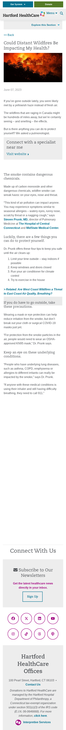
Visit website (16, 154)
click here (40, 715)
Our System (17, 4)
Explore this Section (44, 24)
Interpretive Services (37, 722)
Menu (50, 13)
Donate (48, 4)
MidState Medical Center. (42, 227)
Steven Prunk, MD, (16, 219)
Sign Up (32, 596)
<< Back (9, 34)
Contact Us (33, 684)
